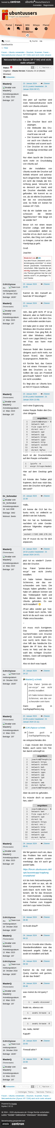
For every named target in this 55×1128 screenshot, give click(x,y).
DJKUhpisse (9, 284)
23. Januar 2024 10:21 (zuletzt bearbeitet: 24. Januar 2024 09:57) (35, 86)
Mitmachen (27, 31)
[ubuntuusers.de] (19, 15)
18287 (13, 297)
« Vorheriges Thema (24, 1092)
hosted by (5, 2)
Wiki (27, 25)
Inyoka (14, 1104)
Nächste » (46, 67)
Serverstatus (42, 1115)
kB (39, 258)
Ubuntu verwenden (16, 52)
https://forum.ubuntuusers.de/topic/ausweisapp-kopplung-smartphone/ (37, 872)
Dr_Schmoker (10, 496)
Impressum (31, 1115)
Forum (18, 25)
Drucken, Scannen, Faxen (37, 52)
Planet (46, 25)
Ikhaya (36, 25)
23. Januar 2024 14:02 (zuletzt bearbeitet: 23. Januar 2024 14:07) (35, 552)
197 (12, 100)
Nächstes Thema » (44, 1092)
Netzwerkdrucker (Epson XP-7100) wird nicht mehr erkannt (26, 55)
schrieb (38, 679)
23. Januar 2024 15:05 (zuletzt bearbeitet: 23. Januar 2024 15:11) (35, 719)
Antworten (10, 77)
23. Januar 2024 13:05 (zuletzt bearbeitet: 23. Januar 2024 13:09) (35, 397)
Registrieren (48, 5)
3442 (13, 513)
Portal (9, 25)
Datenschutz (21, 1115)
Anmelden (37, 5)
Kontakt (11, 1115)
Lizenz (4, 1115)
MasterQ (7, 83)
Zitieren (46, 83)
